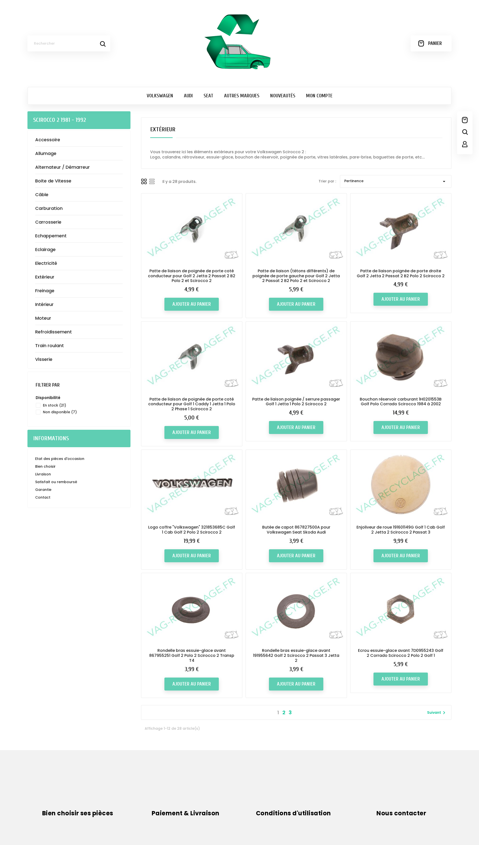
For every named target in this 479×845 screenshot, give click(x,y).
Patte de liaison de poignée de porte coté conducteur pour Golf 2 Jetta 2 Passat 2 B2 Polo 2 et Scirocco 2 (191, 276)
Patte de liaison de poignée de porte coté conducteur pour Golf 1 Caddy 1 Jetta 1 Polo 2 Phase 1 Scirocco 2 (191, 404)
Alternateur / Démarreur (62, 167)
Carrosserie (48, 222)
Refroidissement (53, 332)
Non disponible (60, 412)
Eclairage (45, 249)
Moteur (43, 318)
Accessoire (47, 140)
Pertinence (395, 181)
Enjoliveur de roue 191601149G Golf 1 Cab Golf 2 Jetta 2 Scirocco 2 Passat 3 (401, 529)
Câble (41, 194)
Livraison (43, 474)
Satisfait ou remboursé (56, 481)
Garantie (43, 489)
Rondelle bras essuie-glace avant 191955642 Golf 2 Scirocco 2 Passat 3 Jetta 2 (296, 655)
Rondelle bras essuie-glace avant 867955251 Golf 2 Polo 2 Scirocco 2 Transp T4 (191, 655)
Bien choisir (45, 466)
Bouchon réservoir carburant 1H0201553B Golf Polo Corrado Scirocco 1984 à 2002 (401, 401)
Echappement (51, 236)
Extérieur (44, 277)
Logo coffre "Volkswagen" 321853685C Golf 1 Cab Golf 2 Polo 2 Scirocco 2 (191, 529)
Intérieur (44, 304)
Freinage (44, 290)
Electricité (46, 263)
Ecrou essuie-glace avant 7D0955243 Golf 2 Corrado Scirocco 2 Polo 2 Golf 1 (400, 653)
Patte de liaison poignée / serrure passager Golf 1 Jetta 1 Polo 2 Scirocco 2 (296, 401)
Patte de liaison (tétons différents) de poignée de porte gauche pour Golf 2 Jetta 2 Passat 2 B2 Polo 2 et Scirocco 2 (296, 276)
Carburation (49, 208)
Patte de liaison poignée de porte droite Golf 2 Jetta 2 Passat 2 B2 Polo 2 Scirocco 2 (401, 273)
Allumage (45, 153)
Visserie (43, 359)
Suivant (437, 713)
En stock (54, 405)
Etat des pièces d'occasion (59, 458)
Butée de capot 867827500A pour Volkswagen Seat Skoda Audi (296, 529)
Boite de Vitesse (53, 181)
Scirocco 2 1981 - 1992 (59, 120)
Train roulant (49, 345)
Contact (42, 497)
